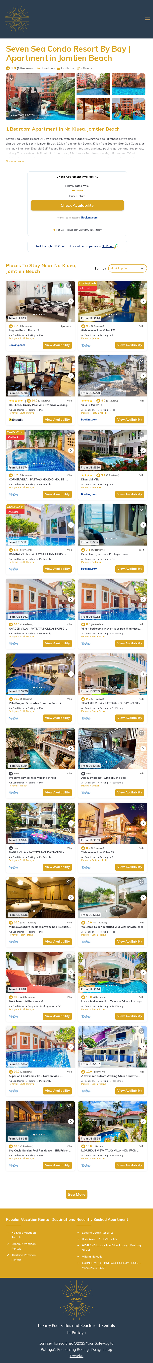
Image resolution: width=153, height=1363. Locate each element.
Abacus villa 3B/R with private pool (103, 777)
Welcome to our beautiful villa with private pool (112, 926)
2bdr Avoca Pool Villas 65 (97, 852)
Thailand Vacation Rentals (24, 1257)
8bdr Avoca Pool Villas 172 (98, 330)
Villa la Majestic (91, 404)
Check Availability (77, 205)
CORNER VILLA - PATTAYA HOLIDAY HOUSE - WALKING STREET (111, 1265)
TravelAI (76, 1356)
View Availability (57, 345)
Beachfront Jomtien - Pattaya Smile (104, 554)
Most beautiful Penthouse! (26, 1001)
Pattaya (13, 338)
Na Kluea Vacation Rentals (24, 1235)
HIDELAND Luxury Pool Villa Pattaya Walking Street (111, 1248)
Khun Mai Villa (90, 479)
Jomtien (96, 338)
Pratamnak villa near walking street (32, 777)
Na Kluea (96, 487)
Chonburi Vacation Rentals (24, 1246)
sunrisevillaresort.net (56, 1343)
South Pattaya (27, 338)
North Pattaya (26, 934)
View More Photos (23, 115)
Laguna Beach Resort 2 (24, 330)
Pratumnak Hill (100, 412)
